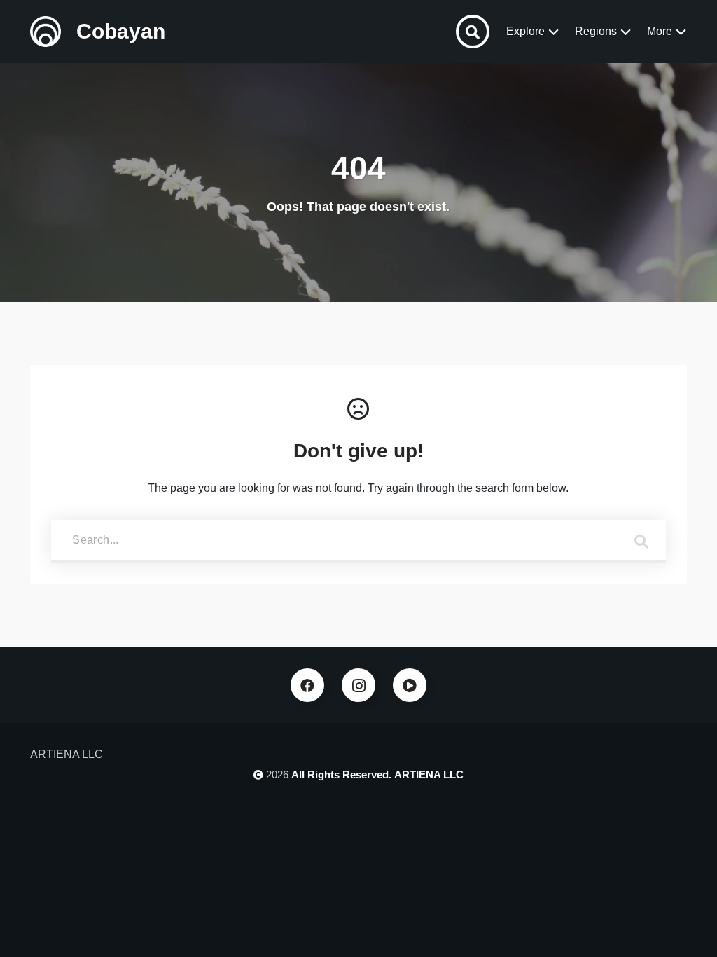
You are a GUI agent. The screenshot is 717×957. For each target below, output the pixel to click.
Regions (596, 31)
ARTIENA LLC (429, 774)
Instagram (358, 685)
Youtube (409, 685)
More (659, 31)
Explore (525, 31)
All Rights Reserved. (341, 774)
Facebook (307, 685)
